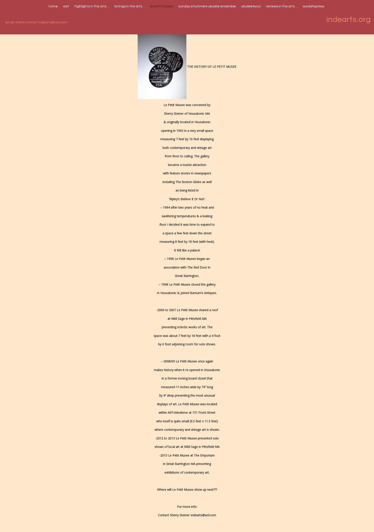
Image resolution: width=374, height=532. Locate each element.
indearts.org (348, 19)
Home (53, 6)
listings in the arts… (129, 6)
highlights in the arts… (91, 6)
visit (66, 6)
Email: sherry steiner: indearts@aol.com (36, 22)
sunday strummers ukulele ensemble (207, 6)
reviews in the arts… (282, 6)
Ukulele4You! (251, 6)
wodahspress (313, 6)
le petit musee (161, 6)
